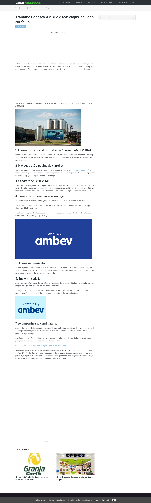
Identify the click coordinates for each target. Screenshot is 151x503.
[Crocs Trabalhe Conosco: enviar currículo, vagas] (75, 464)
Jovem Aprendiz (107, 2)
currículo (44, 155)
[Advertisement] (55, 48)
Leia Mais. (106, 500)
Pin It (46, 441)
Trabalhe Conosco (81, 170)
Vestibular (123, 2)
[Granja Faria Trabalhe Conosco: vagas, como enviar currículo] (34, 464)
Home (17, 8)
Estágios (91, 2)
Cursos (79, 2)
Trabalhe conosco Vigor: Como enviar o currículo (47, 345)
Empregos (66, 2)
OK (114, 500)
